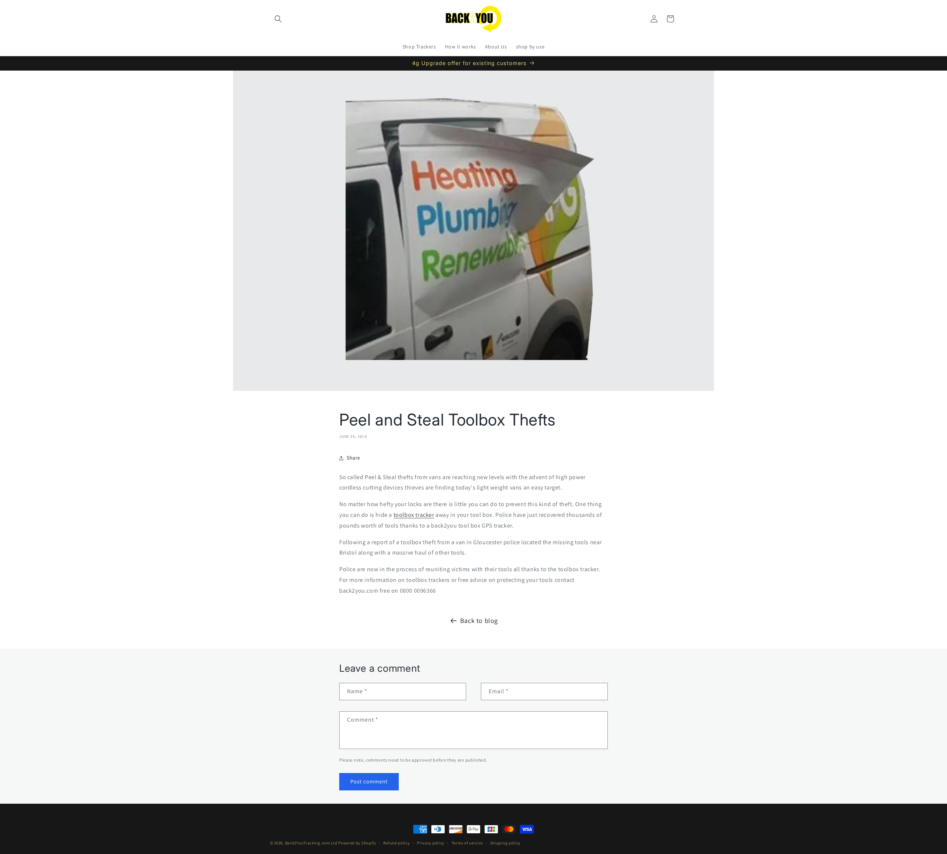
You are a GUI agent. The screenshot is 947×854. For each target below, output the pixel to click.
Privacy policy (430, 842)
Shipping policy (505, 842)
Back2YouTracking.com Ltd (311, 842)
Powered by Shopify (357, 842)
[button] (278, 19)
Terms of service (467, 842)
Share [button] (353, 457)
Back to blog (479, 620)
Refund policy (396, 842)
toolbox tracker (414, 515)
